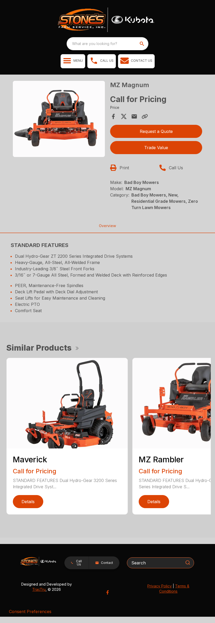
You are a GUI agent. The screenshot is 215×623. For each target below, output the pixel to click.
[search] (142, 44)
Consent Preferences (30, 611)
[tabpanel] (59, 120)
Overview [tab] (107, 225)
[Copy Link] (145, 116)
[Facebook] (107, 592)
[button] (73, 61)
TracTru (39, 589)
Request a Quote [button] (156, 131)
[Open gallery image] (59, 119)
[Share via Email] (134, 116)
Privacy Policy (159, 586)
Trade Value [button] (156, 147)
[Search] (187, 562)
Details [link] (28, 501)
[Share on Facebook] (113, 116)
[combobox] (107, 43)
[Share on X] (124, 116)
